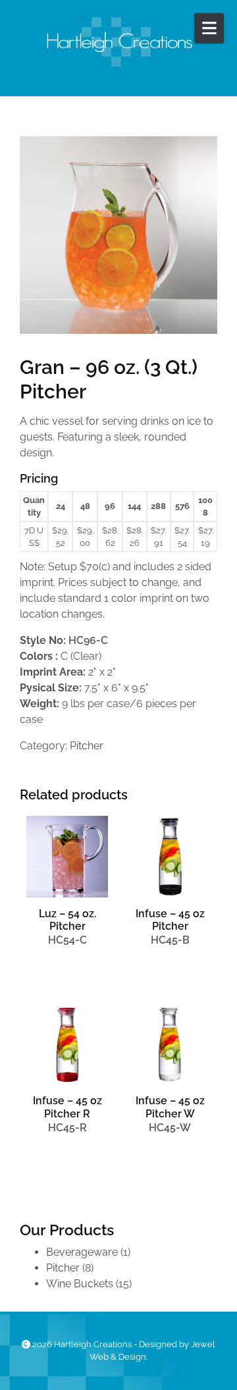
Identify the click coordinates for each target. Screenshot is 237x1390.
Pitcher (86, 745)
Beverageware (82, 1252)
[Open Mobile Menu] (209, 28)
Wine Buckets (79, 1283)
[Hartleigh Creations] (118, 41)
